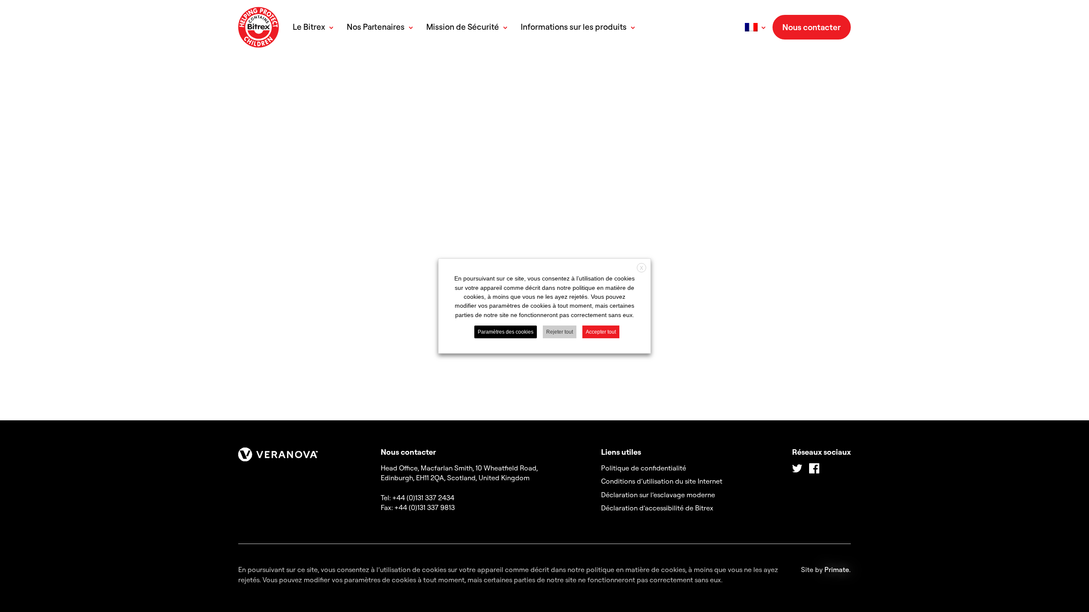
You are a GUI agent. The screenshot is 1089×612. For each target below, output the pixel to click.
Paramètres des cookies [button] (505, 332)
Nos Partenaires (376, 27)
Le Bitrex (309, 27)
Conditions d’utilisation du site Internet (661, 481)
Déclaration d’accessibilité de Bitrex (657, 508)
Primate (836, 569)
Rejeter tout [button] (559, 332)
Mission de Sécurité (462, 27)
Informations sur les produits (574, 27)
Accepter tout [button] (601, 332)
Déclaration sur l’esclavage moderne (658, 494)
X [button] (641, 268)
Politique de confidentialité (643, 468)
